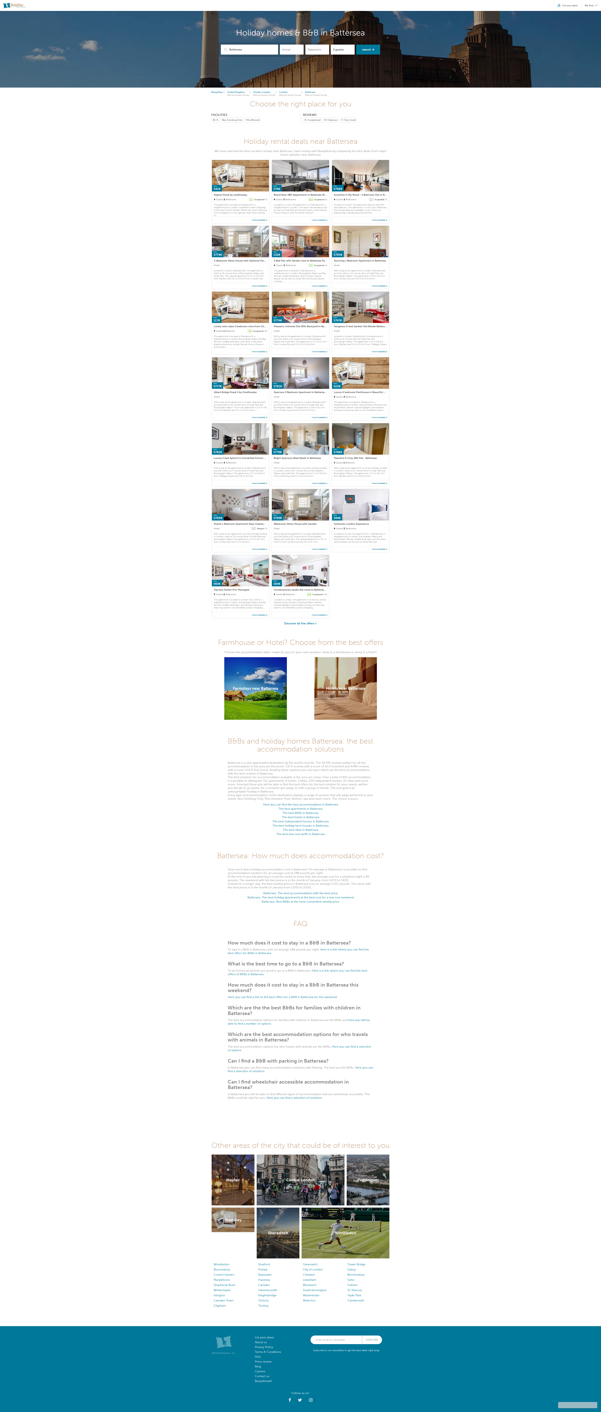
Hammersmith (267, 1290)
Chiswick (309, 1274)
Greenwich (310, 1264)
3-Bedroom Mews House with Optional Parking (241, 260)
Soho (350, 1280)
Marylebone (222, 1280)
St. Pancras (354, 1290)
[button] (290, 1400)
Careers (260, 1371)
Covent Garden (224, 1274)
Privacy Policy (264, 1347)
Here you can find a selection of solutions (294, 1098)
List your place (264, 1337)
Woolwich (309, 1285)
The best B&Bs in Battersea (300, 813)
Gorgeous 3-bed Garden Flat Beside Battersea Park (363, 326)
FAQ (258, 1357)
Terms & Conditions (268, 1352)
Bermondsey (356, 1274)
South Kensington (314, 1290)
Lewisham (309, 1280)
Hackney (264, 1280)
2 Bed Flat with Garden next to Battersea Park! (301, 260)
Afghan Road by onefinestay (230, 194)
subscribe (372, 1339)
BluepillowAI (263, 1381)
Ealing (351, 1269)
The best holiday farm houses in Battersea (300, 825)
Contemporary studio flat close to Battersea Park (302, 589)
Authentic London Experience (351, 523)
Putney (262, 1269)
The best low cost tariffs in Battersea (300, 834)
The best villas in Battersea (300, 830)
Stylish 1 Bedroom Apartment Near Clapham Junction (245, 523)
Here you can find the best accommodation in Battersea (300, 804)
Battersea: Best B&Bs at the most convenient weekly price (300, 901)
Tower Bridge (356, 1264)
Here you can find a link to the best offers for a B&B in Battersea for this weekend (282, 997)
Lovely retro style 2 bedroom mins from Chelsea (242, 326)
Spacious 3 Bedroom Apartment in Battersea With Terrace (308, 392)
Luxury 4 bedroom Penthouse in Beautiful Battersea (364, 392)
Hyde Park (354, 1295)
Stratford (264, 1264)
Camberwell (355, 1300)
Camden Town (223, 1300)
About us (261, 1342)
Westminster (311, 1295)
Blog (258, 1366)
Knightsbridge (267, 1295)
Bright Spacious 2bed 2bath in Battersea (297, 458)
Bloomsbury (222, 1269)
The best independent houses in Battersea (300, 821)
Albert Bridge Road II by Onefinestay (235, 392)
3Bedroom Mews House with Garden (295, 523)
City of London (313, 1269)
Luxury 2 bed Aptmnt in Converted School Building (244, 458)
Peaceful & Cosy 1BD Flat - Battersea (355, 458)
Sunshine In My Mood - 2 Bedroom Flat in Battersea (364, 194)
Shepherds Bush (224, 1285)
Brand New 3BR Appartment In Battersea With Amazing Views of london (316, 194)
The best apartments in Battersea (300, 808)
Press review (263, 1361)
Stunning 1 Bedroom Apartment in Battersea (360, 260)
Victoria (263, 1300)
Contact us (262, 1376)
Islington (219, 1295)
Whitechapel (222, 1290)
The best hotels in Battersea (300, 817)
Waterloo (309, 1300)
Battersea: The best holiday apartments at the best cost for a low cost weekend (300, 897)
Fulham (352, 1285)
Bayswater (265, 1274)
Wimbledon (221, 1264)
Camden (264, 1285)
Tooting (263, 1305)
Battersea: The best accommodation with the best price (300, 893)
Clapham (220, 1305)
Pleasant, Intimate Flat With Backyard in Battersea (303, 326)
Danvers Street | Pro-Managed (231, 589)
